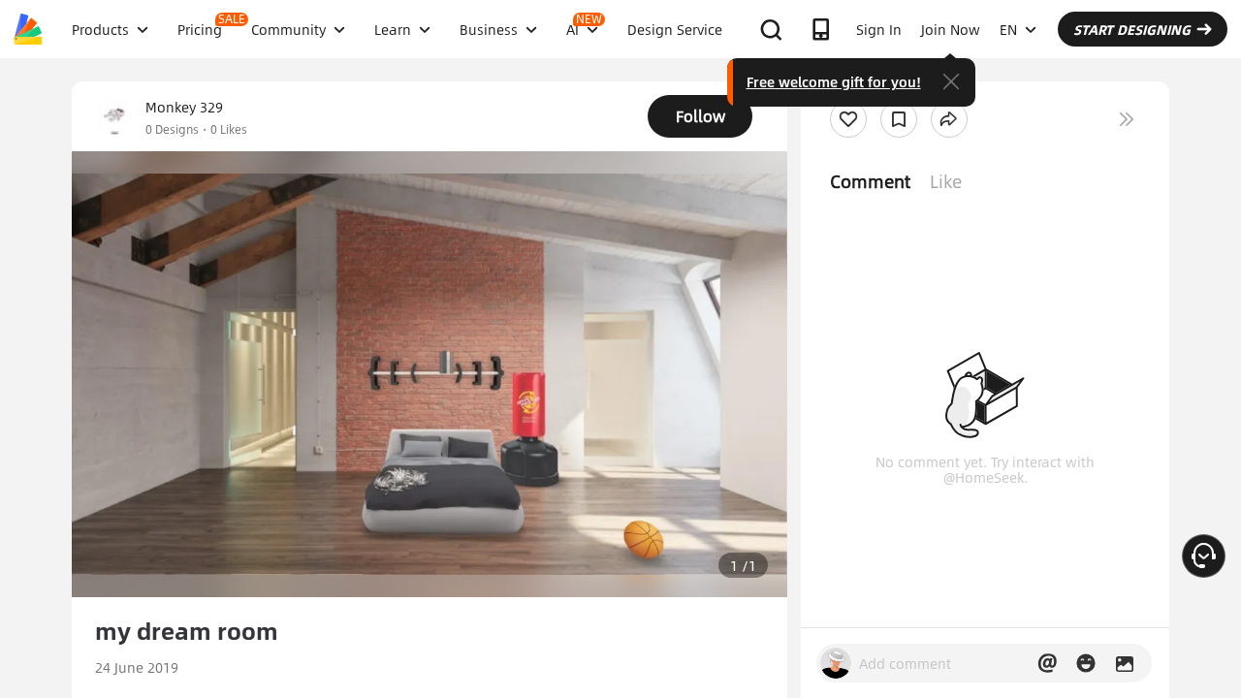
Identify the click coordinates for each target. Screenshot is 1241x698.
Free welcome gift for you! (834, 81)
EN (1008, 29)
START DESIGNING (1132, 29)
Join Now (950, 29)
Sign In (879, 29)
